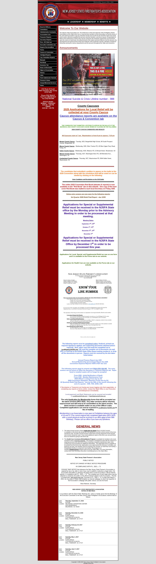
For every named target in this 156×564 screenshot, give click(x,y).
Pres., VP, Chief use (46, 42)
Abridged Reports (45, 55)
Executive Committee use (48, 45)
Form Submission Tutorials (48, 78)
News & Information (46, 67)
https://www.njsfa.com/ (77, 477)
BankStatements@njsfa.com (97, 396)
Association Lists (45, 34)
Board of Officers (45, 27)
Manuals (42, 60)
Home (42, 85)
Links (41, 75)
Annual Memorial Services (48, 83)
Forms (42, 50)
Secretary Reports (45, 39)
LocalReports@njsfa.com (80, 396)
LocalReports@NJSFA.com (69, 349)
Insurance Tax (44, 65)
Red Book (43, 62)
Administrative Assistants (48, 32)
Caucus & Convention (46, 52)
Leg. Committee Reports (47, 57)
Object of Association (46, 70)
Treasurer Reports (45, 37)
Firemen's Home (45, 80)
